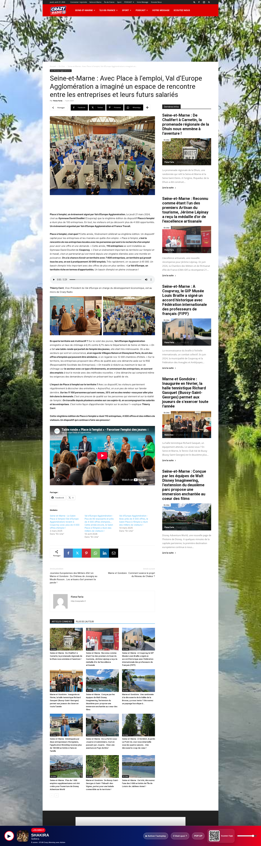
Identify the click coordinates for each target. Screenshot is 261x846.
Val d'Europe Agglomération (61, 71)
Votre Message (142, 2)
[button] (194, 2)
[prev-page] (52, 795)
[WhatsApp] (95, 553)
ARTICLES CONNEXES (62, 621)
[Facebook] (199, 2)
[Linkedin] (104, 553)
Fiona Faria (57, 100)
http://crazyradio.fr (78, 601)
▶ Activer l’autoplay (156, 836)
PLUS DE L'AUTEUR (85, 621)
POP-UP (198, 836)
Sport (119, 2)
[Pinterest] (86, 553)
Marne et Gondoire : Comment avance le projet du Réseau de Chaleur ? (131, 575)
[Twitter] (209, 2)
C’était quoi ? (180, 836)
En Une (62, 66)
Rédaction (168, 435)
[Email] (113, 553)
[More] (147, 107)
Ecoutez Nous (156, 2)
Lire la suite (168, 188)
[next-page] (56, 795)
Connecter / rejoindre (78, 2)
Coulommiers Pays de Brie (96, 735)
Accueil (53, 66)
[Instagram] (204, 2)
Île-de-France (109, 2)
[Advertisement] (130, 39)
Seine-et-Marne (95, 2)
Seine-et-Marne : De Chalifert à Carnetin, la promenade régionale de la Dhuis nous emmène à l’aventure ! (66, 656)
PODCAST (128, 2)
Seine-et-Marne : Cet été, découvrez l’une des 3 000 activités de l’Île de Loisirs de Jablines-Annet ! (138, 783)
